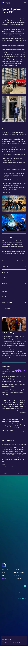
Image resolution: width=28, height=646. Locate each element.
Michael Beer (18, 369)
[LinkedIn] (25, 586)
